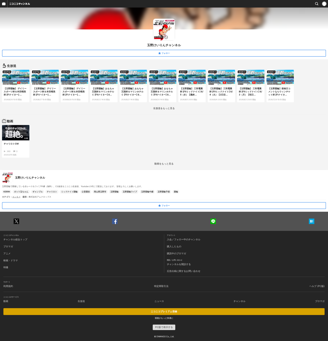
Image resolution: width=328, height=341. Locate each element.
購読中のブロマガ (176, 253)
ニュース (159, 301)
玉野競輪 (114, 191)
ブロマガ (8, 246)
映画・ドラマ (10, 260)
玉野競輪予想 (164, 191)
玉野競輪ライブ (130, 191)
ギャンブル (37, 191)
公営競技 (86, 191)
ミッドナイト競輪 (69, 191)
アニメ (7, 253)
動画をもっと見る (164, 163)
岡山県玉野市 (100, 191)
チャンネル (239, 301)
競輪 (176, 191)
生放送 (81, 301)
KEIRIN (6, 191)
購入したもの (174, 246)
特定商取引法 (161, 286)
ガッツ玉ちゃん (21, 191)
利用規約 (8, 286)
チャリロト (52, 191)
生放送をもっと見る (164, 108)
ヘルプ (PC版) (317, 286)
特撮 (5, 267)
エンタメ (16, 196)
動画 (5, 301)
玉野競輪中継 (147, 191)
